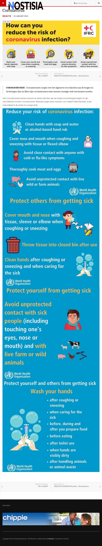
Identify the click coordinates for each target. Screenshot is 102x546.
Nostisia (51, 539)
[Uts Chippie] (51, 519)
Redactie (6, 16)
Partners (6, 506)
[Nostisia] (26, 3)
